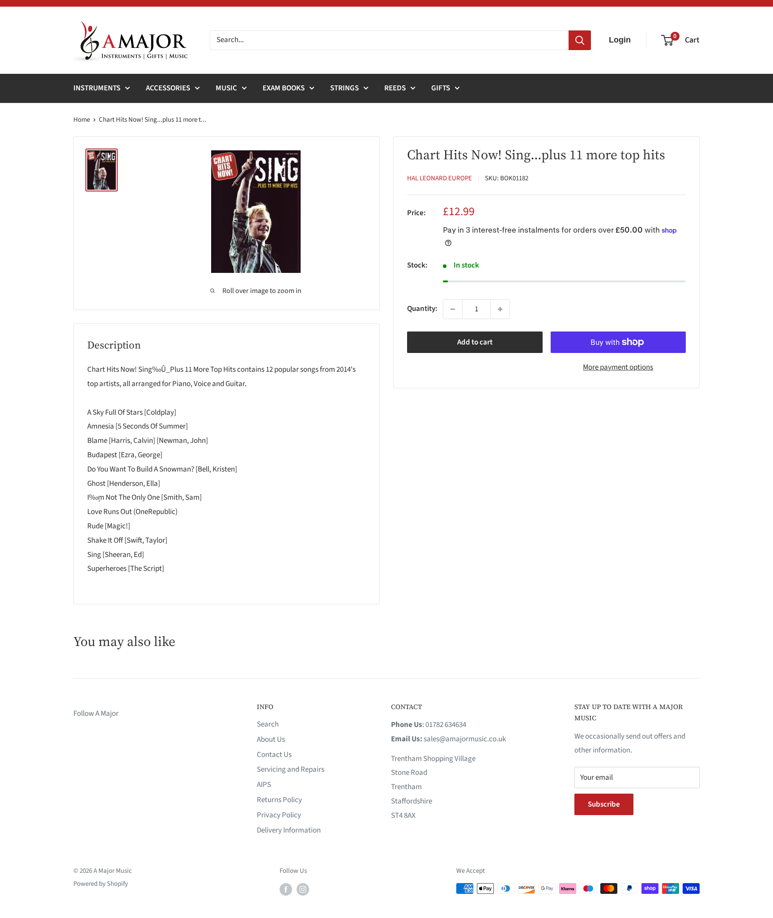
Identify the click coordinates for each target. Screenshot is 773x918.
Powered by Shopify (100, 883)
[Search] (580, 40)
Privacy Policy (279, 815)
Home (81, 119)
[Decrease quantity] (452, 309)
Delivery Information (289, 830)
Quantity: (422, 308)
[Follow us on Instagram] (303, 889)
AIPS (264, 784)
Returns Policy (279, 800)
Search (268, 724)
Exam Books (284, 88)
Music (226, 88)
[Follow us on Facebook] (286, 889)
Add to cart (475, 342)
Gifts (440, 88)
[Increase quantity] (500, 309)
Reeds (395, 88)
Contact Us (274, 754)
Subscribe (604, 804)
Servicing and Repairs (290, 769)
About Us (271, 739)
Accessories (168, 88)
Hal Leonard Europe (439, 178)
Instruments (96, 88)
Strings (344, 88)
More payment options (618, 367)
